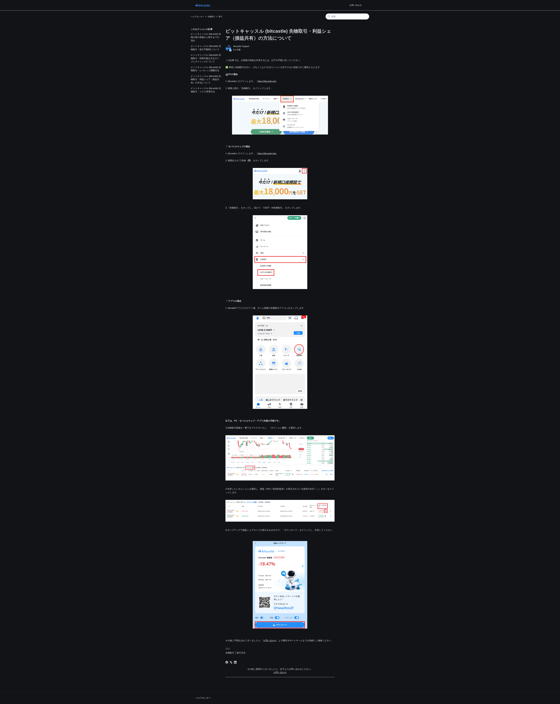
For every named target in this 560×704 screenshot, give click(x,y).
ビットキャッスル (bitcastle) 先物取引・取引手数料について (206, 48)
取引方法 (241, 652)
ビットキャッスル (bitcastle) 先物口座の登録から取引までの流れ (206, 37)
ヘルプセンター (197, 16)
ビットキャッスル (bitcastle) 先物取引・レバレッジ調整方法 (206, 69)
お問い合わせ (355, 5)
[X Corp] (231, 662)
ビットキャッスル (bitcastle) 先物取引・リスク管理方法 (206, 90)
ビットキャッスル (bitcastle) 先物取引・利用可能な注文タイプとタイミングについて (206, 58)
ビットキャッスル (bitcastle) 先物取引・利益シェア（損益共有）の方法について (206, 79)
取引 (220, 16)
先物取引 (211, 16)
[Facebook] (226, 662)
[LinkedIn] (235, 662)
